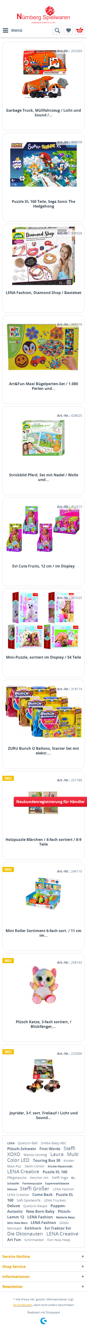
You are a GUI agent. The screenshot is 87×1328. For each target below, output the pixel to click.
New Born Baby (40, 1211)
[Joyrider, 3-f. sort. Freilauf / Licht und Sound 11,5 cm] (43, 1076)
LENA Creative (23, 1171)
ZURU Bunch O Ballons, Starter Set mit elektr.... (43, 750)
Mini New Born (17, 1223)
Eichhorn (33, 1228)
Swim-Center (35, 1166)
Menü (16, 30)
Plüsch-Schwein (22, 1148)
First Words (50, 1148)
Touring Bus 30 (47, 1160)
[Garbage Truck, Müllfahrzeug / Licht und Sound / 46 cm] (43, 73)
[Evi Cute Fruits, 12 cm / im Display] (43, 529)
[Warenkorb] (79, 30)
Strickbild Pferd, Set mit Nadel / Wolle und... (43, 477)
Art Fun (14, 1239)
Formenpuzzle (32, 1183)
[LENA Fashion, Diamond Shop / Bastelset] (43, 255)
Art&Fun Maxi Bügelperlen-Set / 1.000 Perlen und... (43, 386)
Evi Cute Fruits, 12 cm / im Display (43, 566)
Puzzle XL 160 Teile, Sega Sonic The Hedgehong (43, 203)
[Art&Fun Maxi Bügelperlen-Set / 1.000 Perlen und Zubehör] (43, 347)
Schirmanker (34, 1240)
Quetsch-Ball (28, 1143)
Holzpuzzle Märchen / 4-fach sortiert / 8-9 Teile (43, 842)
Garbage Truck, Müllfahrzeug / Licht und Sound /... (43, 112)
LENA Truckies (55, 1200)
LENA (11, 1143)
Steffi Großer (35, 1188)
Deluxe (12, 1189)
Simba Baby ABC (53, 1143)
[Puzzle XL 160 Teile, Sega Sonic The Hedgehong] (43, 164)
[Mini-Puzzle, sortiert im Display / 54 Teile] (43, 620)
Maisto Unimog (36, 1154)
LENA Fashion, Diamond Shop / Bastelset (43, 292)
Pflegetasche (17, 1177)
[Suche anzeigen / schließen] (56, 30)
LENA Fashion (63, 1189)
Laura (57, 1154)
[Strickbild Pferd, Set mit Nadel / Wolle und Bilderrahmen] (43, 438)
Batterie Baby (65, 1217)
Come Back (43, 1194)
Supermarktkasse (57, 1183)
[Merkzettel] (68, 30)
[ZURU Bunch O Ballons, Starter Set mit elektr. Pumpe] (43, 711)
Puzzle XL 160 (55, 1171)
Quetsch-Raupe (35, 1206)
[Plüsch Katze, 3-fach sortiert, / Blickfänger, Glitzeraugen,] (43, 985)
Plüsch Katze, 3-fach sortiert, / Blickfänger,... (43, 1024)
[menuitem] (12, 30)
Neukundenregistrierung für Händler (50, 801)
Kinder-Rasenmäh (60, 1166)
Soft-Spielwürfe (29, 1200)
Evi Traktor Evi (58, 1228)
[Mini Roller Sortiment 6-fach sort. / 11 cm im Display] (43, 894)
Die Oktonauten (25, 1233)
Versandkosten (22, 1305)
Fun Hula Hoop (58, 1240)
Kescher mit (39, 1177)
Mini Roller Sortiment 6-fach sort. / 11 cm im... (43, 933)
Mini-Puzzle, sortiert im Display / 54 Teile (43, 657)
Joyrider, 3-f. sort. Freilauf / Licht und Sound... (44, 1115)
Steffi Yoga (60, 1177)
